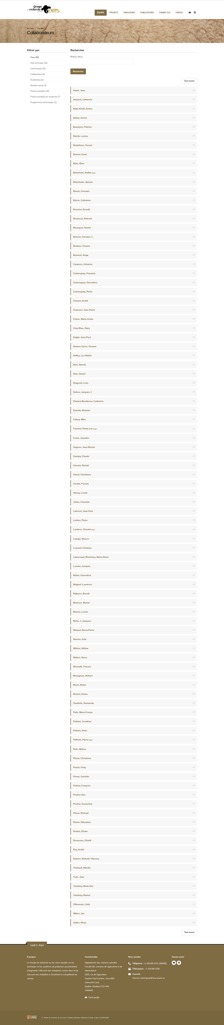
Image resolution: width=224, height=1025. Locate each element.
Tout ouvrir (189, 81)
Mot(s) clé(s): (76, 56)
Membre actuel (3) (38, 85)
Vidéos (179, 12)
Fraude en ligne (94, 1017)
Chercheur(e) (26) (38, 69)
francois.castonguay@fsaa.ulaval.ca (148, 978)
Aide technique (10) (38, 63)
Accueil (30, 28)
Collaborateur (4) (37, 74)
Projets (113, 12)
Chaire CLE (164, 12)
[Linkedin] (195, 13)
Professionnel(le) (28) (39, 91)
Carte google (93, 997)
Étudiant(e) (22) (37, 80)
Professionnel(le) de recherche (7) (45, 97)
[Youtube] (190, 13)
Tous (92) (34, 57)
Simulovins (129, 12)
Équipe (100, 12)
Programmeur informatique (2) (43, 102)
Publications (147, 12)
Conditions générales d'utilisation (77, 1017)
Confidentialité (104, 1017)
